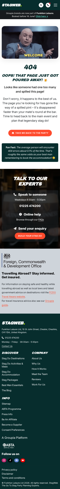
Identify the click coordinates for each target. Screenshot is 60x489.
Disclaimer (7, 473)
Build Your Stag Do (30, 236)
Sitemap (6, 403)
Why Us (36, 363)
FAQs (41, 219)
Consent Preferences (13, 429)
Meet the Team (40, 374)
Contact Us (7, 346)
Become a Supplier (12, 424)
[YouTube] (23, 460)
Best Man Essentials (12, 385)
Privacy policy (9, 469)
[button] (48, 5)
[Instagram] (4, 460)
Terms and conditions (13, 477)
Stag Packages (10, 379)
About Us (37, 358)
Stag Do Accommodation (11, 373)
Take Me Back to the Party (31, 133)
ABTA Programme (11, 408)
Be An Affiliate (9, 419)
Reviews (36, 379)
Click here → (42, 16)
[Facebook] (16, 460)
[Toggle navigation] (55, 5)
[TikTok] (10, 460)
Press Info (7, 414)
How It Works (39, 368)
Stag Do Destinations (13, 358)
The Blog (6, 390)
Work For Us (38, 384)
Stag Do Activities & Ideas (12, 365)
